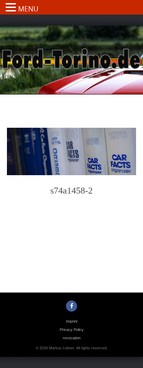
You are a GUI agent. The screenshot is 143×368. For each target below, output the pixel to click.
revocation (72, 338)
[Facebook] (71, 306)
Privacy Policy (72, 329)
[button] (12, 8)
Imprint (71, 321)
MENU (28, 9)
